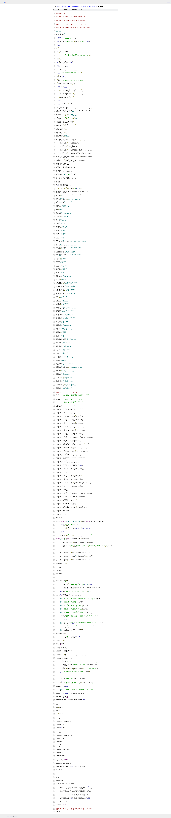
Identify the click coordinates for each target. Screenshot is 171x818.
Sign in (168, 2)
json (169, 816)
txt (165, 816)
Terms (15, 816)
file (80, 9)
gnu (54, 6)
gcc (57, 6)
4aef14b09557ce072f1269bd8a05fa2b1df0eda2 (72, 6)
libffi (89, 6)
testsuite (94, 6)
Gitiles (8, 816)
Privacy (11, 816)
